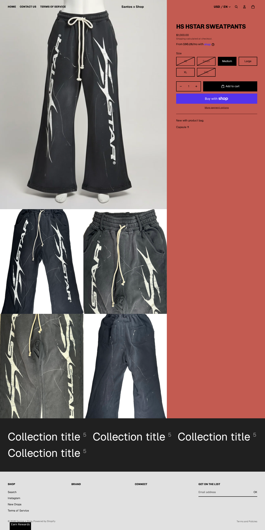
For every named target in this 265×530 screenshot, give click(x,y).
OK (255, 492)
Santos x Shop (24, 521)
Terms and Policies (247, 521)
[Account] (244, 7)
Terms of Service (18, 510)
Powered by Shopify (44, 521)
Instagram (14, 498)
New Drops (14, 504)
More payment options (217, 107)
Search (12, 492)
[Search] (236, 7)
